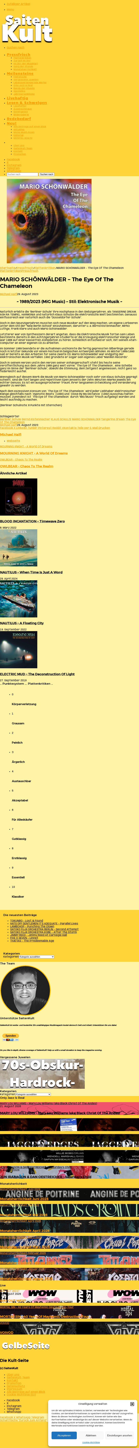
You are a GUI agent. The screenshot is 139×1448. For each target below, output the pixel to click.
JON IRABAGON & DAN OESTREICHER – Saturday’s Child (45, 1177)
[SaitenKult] (27, 42)
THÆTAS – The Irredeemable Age (32, 940)
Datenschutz (16, 1386)
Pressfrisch (18, 54)
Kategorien (11, 956)
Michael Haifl (8, 294)
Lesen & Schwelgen (27, 102)
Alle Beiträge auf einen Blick (30, 127)
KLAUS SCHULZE (61, 419)
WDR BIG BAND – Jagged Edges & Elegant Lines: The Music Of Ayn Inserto (59, 1145)
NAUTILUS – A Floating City (22, 623)
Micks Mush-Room (24, 132)
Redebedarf (19, 118)
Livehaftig (17, 97)
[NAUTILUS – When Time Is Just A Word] (18, 565)
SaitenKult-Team (23, 148)
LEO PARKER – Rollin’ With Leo (25, 1129)
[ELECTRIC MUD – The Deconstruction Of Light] (18, 667)
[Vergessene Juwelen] (42, 1088)
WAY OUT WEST (13, 1301)
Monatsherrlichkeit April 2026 (25, 1231)
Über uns (19, 146)
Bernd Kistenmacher (36, 419)
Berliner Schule (10, 419)
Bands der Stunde (24, 88)
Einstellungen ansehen (119, 1435)
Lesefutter (20, 106)
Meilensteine (20, 73)
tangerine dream (113, 419)
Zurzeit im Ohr (22, 61)
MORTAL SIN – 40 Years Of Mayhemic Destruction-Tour (44, 1316)
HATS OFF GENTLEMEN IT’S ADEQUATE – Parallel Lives (44, 923)
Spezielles (19, 91)
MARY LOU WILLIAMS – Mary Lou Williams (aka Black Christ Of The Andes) (60, 1113)
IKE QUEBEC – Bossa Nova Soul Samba (31, 1161)
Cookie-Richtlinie (91, 1442)
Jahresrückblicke (24, 94)
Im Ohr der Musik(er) (26, 64)
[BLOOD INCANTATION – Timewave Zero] (18, 514)
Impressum (14, 1389)
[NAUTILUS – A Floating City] (18, 616)
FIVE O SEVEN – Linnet (24, 938)
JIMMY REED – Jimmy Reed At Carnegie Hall (38, 935)
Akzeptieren (64, 1435)
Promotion (20, 154)
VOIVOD (6, 1333)
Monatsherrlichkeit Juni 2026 (24, 1199)
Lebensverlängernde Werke (30, 83)
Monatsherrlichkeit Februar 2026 (27, 1263)
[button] (132, 1404)
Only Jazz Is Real (23, 85)
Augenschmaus (23, 109)
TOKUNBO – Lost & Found (26, 920)
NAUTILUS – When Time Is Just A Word (31, 572)
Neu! (12, 123)
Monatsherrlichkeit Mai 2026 (23, 1215)
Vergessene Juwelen (26, 80)
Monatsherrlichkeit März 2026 (25, 1247)
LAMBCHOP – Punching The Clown (32, 926)
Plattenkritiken (22, 58)
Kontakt (18, 151)
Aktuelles (19, 130)
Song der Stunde (23, 67)
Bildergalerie (21, 115)
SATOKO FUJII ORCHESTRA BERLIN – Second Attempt (44, 929)
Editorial (19, 135)
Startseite (7, 268)
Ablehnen (91, 1435)
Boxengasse (21, 112)
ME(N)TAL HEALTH (23, 138)
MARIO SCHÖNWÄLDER (86, 419)
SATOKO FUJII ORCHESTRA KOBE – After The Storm (43, 932)
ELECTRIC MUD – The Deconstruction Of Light (37, 674)
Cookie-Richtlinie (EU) (21, 1394)
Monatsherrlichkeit (25, 69)
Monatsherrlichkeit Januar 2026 (26, 1278)
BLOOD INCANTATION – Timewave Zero (32, 521)
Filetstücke (20, 77)
